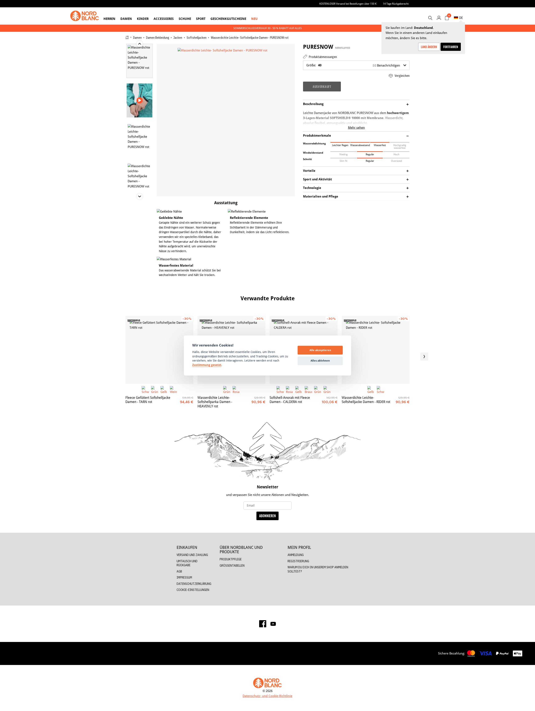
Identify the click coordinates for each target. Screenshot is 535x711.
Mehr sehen (356, 128)
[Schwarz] (145, 389)
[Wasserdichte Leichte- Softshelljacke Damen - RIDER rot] (376, 350)
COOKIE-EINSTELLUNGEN (193, 590)
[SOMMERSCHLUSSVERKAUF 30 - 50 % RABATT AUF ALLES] (267, 28)
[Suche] (430, 18)
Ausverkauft (322, 86)
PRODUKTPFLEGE (231, 559)
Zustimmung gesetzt (206, 365)
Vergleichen (402, 76)
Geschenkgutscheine (228, 19)
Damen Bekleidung (157, 38)
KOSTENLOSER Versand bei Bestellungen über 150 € (348, 3)
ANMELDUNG (296, 555)
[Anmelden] (438, 17)
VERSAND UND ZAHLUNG (192, 555)
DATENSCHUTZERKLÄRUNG (194, 584)
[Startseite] (127, 37)
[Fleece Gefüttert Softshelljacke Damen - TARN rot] (159, 350)
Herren (109, 19)
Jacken (177, 38)
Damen (126, 19)
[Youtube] (273, 623)
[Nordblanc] (84, 15)
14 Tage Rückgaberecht (396, 3)
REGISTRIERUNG (298, 561)
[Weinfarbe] (173, 389)
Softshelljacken (196, 38)
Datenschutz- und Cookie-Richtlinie (267, 696)
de (461, 18)
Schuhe (185, 19)
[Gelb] (164, 389)
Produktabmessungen (322, 57)
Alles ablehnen (320, 360)
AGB (179, 571)
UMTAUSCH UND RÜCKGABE (187, 563)
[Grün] (154, 389)
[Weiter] (424, 356)
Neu (254, 19)
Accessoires (164, 19)
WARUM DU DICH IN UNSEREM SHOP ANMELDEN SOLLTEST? (318, 569)
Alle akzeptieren (320, 350)
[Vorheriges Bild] (111, 356)
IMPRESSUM (184, 577)
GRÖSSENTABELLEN (232, 565)
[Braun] (308, 389)
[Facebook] (262, 623)
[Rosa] (236, 389)
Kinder (143, 19)
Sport (200, 19)
